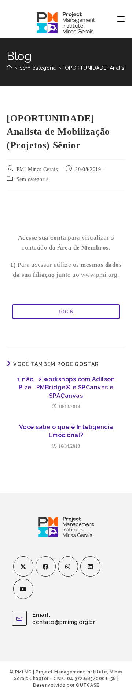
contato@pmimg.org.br (63, 622)
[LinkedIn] (90, 566)
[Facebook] (46, 566)
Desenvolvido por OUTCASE (66, 685)
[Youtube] (23, 589)
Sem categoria (32, 179)
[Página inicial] (9, 68)
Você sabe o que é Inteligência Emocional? (66, 431)
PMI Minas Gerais (37, 169)
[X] (23, 566)
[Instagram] (68, 566)
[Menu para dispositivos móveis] (121, 19)
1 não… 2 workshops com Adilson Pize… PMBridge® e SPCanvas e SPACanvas (66, 387)
